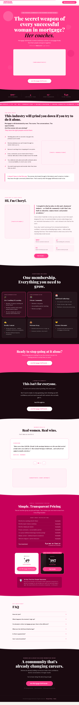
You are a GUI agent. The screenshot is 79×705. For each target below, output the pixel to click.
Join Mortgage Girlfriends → (39, 81)
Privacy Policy (49, 698)
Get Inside (52, 569)
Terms (54, 698)
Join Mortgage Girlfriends (27, 569)
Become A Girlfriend (69, 2)
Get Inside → (41, 256)
